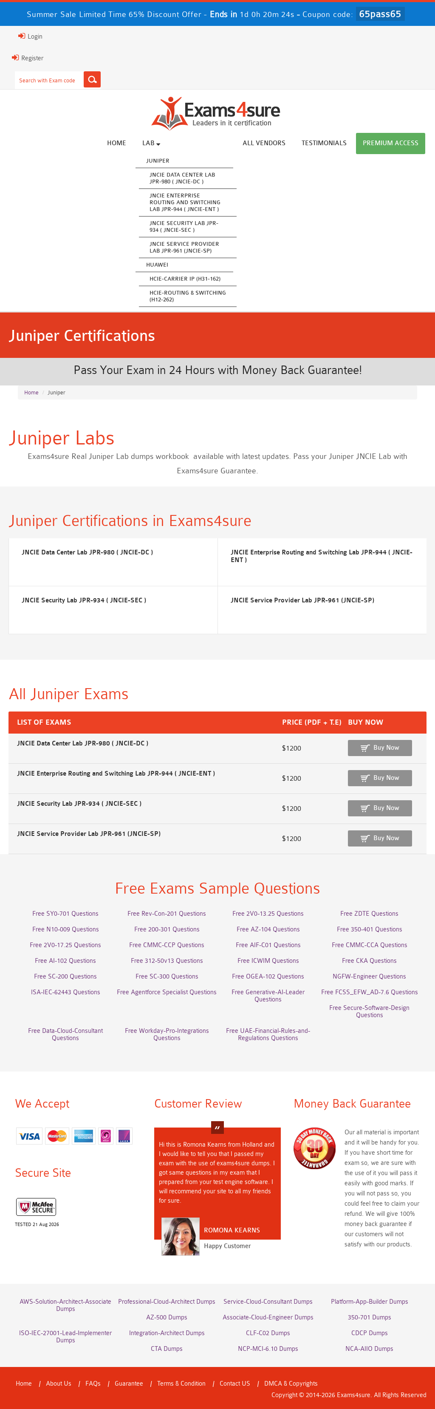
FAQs (93, 1383)
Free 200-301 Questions (167, 929)
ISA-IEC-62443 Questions (65, 992)
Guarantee (129, 1383)
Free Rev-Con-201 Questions (166, 913)
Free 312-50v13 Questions (167, 961)
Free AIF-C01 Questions (268, 945)
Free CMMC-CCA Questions (369, 945)
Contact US (235, 1383)
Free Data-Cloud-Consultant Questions (65, 1034)
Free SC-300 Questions (167, 976)
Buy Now (386, 747)
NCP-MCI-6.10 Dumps (268, 1349)
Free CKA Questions (369, 961)
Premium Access (390, 143)
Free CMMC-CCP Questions (166, 945)
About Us (58, 1383)
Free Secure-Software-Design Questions (369, 1011)
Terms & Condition (181, 1383)
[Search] (92, 79)
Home (116, 143)
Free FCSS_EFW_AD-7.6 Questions (369, 992)
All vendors (264, 143)
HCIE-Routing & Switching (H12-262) (188, 296)
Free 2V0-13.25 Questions (268, 913)
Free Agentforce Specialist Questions (167, 992)
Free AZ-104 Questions (268, 929)
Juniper (157, 160)
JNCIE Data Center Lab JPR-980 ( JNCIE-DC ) (182, 178)
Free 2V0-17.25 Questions (65, 945)
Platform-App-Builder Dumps (369, 1301)
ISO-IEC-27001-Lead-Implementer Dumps (65, 1337)
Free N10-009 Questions (65, 929)
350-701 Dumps (369, 1317)
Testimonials (324, 143)
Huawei (157, 265)
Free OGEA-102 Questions (268, 976)
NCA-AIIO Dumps (369, 1349)
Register (31, 58)
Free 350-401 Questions (369, 929)
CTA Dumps (167, 1349)
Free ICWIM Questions (268, 961)
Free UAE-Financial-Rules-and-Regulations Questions (268, 1034)
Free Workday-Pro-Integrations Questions (167, 1034)
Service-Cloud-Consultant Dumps (268, 1301)
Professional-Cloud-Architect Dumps (166, 1301)
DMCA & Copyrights (291, 1383)
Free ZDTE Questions (369, 913)
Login (34, 36)
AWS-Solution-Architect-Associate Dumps (65, 1305)
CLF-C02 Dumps (268, 1333)
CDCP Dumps (369, 1333)
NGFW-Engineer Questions (369, 976)
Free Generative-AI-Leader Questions (268, 996)
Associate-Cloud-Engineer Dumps (268, 1317)
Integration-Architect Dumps (167, 1333)
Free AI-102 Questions (65, 961)
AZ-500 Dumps (166, 1317)
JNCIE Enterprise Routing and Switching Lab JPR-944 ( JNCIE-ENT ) (185, 202)
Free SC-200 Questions (65, 976)
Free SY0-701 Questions (65, 913)
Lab (149, 143)
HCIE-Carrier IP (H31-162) (185, 279)
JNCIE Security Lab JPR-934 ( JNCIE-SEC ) (184, 226)
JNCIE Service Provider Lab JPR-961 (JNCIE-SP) (184, 247)
